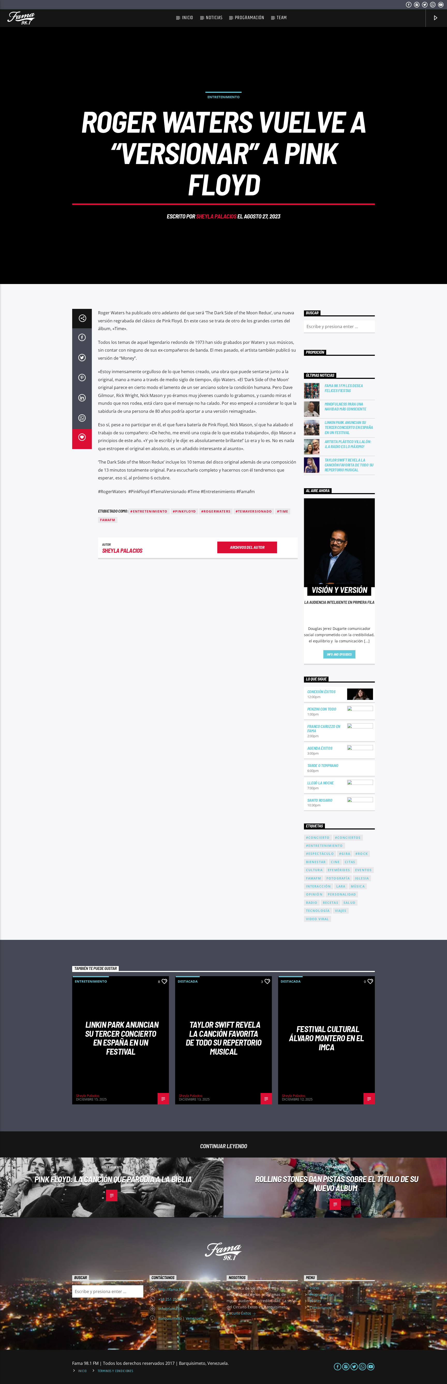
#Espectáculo (320, 853)
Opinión (314, 894)
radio (312, 902)
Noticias (214, 18)
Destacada (188, 981)
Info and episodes (339, 654)
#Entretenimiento (148, 511)
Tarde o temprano (322, 765)
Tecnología (318, 911)
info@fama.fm (170, 1308)
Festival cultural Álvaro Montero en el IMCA (326, 1038)
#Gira (344, 853)
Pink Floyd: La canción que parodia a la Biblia (113, 1179)
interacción (318, 886)
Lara (341, 886)
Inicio (187, 18)
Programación (249, 18)
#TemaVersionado (254, 511)
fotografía (338, 878)
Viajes (341, 911)
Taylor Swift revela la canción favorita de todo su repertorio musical (349, 464)
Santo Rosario (319, 800)
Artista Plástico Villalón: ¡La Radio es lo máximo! (348, 444)
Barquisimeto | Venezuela (181, 1318)
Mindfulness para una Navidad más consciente (345, 406)
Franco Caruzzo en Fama (323, 728)
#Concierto (318, 837)
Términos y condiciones (115, 1371)
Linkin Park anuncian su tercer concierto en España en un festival (349, 427)
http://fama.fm (171, 1289)
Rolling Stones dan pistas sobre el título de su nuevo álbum (336, 1183)
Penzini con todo (321, 708)
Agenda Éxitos (319, 748)
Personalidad (342, 894)
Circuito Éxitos (239, 1313)
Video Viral (317, 919)
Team (282, 18)
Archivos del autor (247, 547)
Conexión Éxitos (321, 691)
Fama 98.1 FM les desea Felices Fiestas (344, 388)
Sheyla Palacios (216, 216)
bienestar (316, 862)
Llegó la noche (320, 782)
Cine (335, 862)
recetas (330, 902)
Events (315, 1300)
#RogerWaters (215, 511)
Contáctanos (320, 1307)
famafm (107, 520)
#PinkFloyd (184, 511)
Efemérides (339, 870)
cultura (314, 870)
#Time (282, 511)
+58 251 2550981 (172, 1299)
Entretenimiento (223, 97)
